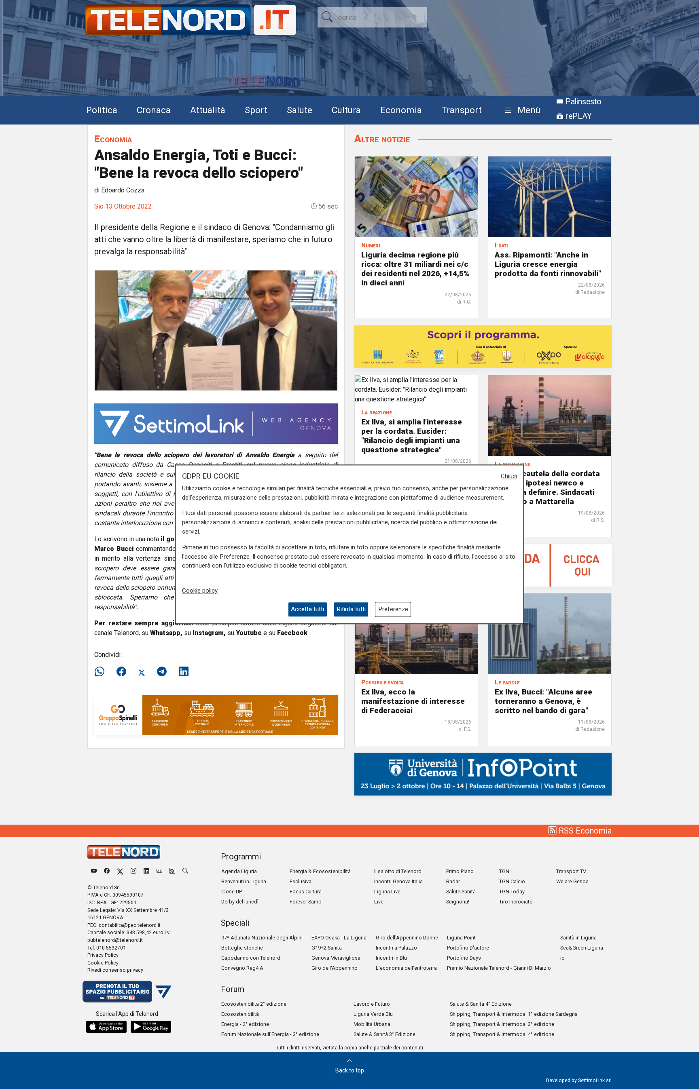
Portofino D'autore (468, 948)
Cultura (346, 110)
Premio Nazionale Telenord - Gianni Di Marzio (499, 968)
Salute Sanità (461, 892)
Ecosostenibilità (240, 1014)
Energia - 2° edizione (245, 1024)
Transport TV (571, 871)
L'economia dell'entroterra (406, 968)
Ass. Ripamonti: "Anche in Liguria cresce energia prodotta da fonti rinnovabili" (548, 264)
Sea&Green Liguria (581, 948)
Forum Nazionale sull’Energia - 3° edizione (270, 1034)
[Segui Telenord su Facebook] (106, 871)
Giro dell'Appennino (334, 968)
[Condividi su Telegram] (162, 672)
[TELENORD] (123, 852)
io (562, 958)
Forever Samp (306, 902)
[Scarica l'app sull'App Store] (106, 1027)
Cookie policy (200, 590)
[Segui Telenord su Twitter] (120, 871)
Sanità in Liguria (578, 938)
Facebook (292, 633)
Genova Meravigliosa (335, 958)
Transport (461, 110)
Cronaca (154, 110)
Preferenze (393, 609)
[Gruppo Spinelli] (216, 714)
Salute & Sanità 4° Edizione (481, 1004)
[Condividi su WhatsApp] (102, 672)
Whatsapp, (166, 633)
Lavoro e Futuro (372, 1004)
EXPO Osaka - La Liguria (338, 938)
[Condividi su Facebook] (121, 672)
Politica (101, 110)
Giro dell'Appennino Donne (407, 938)
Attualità (207, 110)
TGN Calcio (512, 881)
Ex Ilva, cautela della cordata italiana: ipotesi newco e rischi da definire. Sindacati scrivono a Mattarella (547, 487)
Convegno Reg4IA (242, 968)
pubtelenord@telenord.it (115, 940)
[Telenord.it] (127, 991)
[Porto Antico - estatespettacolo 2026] (483, 346)
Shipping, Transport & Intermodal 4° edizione (502, 1034)
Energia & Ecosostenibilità (320, 871)
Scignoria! (457, 902)
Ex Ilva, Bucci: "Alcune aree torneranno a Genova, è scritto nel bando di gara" (543, 701)
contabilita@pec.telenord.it (130, 925)
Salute (299, 110)
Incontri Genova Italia (398, 881)
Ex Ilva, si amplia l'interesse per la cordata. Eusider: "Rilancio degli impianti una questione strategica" (411, 435)
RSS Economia (584, 831)
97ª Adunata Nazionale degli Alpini (262, 938)
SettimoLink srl (595, 1080)
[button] (521, 110)
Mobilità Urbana (372, 1024)
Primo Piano (460, 871)
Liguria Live (387, 892)
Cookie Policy (103, 963)
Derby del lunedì (239, 902)
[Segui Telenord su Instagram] (133, 871)
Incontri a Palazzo (396, 948)
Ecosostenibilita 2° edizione (253, 1004)
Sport (256, 110)
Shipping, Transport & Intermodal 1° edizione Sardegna (514, 1014)
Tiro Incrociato (516, 902)
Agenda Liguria (239, 871)
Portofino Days (464, 958)
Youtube (249, 633)
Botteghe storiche (242, 948)
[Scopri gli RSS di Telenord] (172, 871)
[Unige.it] (483, 773)
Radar (453, 881)
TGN (504, 871)
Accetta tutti (307, 609)
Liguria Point (461, 938)
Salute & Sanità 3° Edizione (384, 1034)
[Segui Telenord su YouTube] (93, 871)
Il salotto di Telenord (398, 871)
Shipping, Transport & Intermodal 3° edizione (502, 1024)
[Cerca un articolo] (185, 871)
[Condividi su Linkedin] (184, 672)
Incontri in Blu (391, 958)
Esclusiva (300, 881)
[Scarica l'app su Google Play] (151, 1027)
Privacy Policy (103, 955)
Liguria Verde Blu (373, 1014)
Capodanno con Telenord (250, 958)
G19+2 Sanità (326, 948)
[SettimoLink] (216, 423)
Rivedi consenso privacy (115, 970)
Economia (401, 110)
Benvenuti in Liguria (243, 881)
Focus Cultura (306, 892)
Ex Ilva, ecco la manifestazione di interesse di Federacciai (413, 701)
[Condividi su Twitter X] (141, 672)
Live (378, 902)
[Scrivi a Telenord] (159, 871)
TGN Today (512, 892)
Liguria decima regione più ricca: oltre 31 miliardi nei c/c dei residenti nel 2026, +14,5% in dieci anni (415, 268)
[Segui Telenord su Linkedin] (146, 871)
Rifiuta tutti (351, 609)
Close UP (231, 892)
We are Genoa (572, 881)
